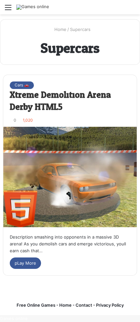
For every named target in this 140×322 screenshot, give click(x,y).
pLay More (25, 263)
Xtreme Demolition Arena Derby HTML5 (60, 101)
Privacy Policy (109, 305)
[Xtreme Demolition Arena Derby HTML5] (70, 177)
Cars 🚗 (22, 84)
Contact (84, 305)
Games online (14, 318)
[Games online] (32, 7)
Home (59, 29)
